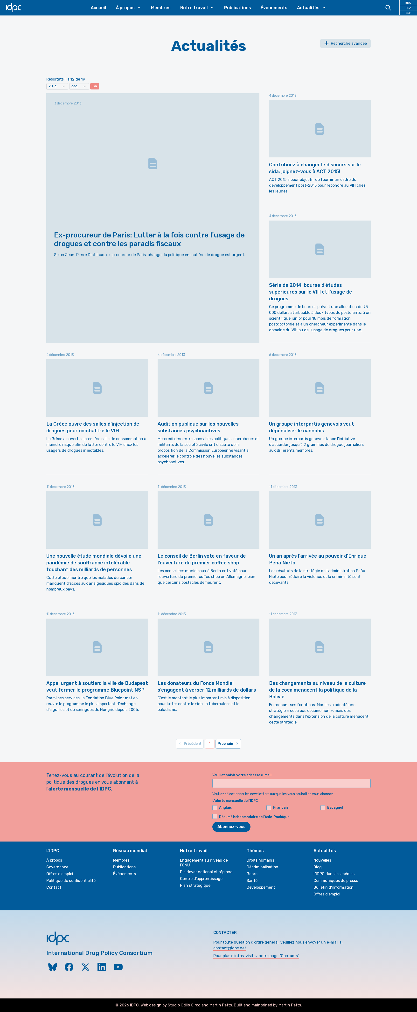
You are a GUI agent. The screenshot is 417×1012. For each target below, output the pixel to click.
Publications (237, 7)
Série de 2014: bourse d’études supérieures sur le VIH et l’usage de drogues (310, 292)
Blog (317, 867)
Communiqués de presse (335, 880)
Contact (53, 887)
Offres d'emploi (59, 874)
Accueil (98, 7)
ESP (408, 13)
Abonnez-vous (231, 826)
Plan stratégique (195, 885)
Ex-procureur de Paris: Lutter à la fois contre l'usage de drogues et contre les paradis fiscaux (149, 239)
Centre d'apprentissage (201, 878)
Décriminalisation (262, 867)
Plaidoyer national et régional (206, 872)
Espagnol (335, 807)
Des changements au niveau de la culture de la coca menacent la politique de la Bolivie (317, 690)
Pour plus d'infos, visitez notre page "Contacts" (256, 955)
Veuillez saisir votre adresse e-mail (241, 775)
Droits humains (260, 860)
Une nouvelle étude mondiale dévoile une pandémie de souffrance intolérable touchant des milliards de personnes (93, 562)
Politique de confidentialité (71, 880)
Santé (252, 880)
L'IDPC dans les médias (333, 874)
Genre (252, 874)
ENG (408, 2)
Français (281, 807)
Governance (57, 867)
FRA (408, 7)
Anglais (225, 807)
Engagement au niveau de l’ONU (204, 862)
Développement (261, 887)
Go (94, 86)
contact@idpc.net (229, 948)
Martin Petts (220, 1005)
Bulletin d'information (333, 887)
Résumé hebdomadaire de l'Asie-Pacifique (254, 817)
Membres (161, 7)
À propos (54, 860)
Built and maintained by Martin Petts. (268, 1005)
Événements (274, 7)
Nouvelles (322, 860)
